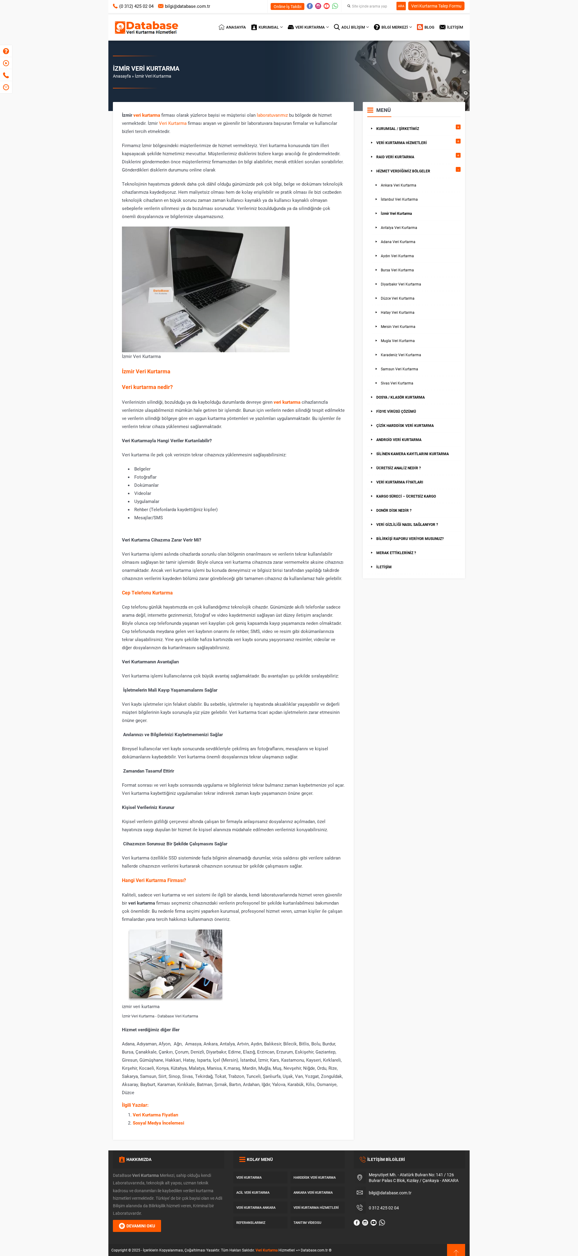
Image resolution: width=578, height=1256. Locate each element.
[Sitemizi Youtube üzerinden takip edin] (327, 6)
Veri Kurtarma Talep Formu (436, 6)
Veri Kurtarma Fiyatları (155, 1115)
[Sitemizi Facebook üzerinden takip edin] (310, 6)
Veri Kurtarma (173, 123)
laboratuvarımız (272, 115)
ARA (401, 6)
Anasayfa (122, 76)
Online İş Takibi (287, 6)
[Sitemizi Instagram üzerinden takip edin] (318, 6)
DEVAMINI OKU (140, 1226)
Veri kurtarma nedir (146, 386)
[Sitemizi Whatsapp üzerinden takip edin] (335, 6)
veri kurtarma (146, 115)
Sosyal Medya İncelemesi (158, 1123)
